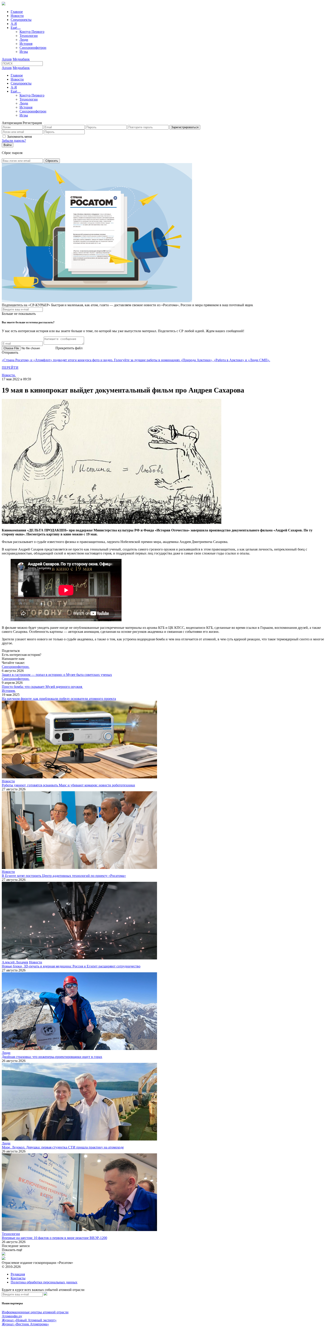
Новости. (9, 375)
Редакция (18, 1274)
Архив (7, 59)
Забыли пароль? (14, 140)
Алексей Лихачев (15, 962)
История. (9, 691)
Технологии (29, 35)
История (26, 43)
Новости (17, 16)
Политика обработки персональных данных (44, 1282)
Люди (24, 39)
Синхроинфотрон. (15, 667)
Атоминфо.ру (12, 1316)
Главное (17, 12)
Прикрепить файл (68, 348)
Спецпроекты (21, 20)
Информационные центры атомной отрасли (35, 1312)
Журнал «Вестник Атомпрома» (25, 1324)
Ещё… (16, 28)
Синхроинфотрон (33, 47)
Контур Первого (32, 32)
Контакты (18, 1278)
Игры (24, 51)
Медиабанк (21, 59)
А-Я (14, 24)
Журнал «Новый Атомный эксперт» (29, 1320)
